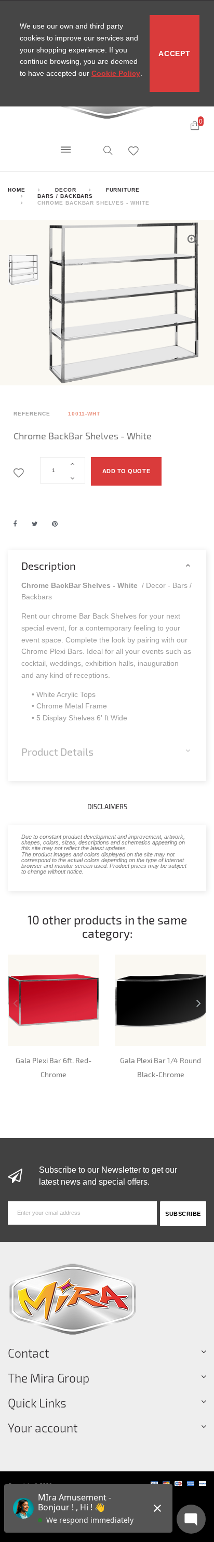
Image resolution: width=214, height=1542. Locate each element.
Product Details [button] (57, 751)
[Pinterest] (55, 524)
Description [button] (48, 565)
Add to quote (126, 471)
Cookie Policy (115, 73)
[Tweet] (34, 524)
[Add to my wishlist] (21, 473)
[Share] (15, 524)
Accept (174, 53)
